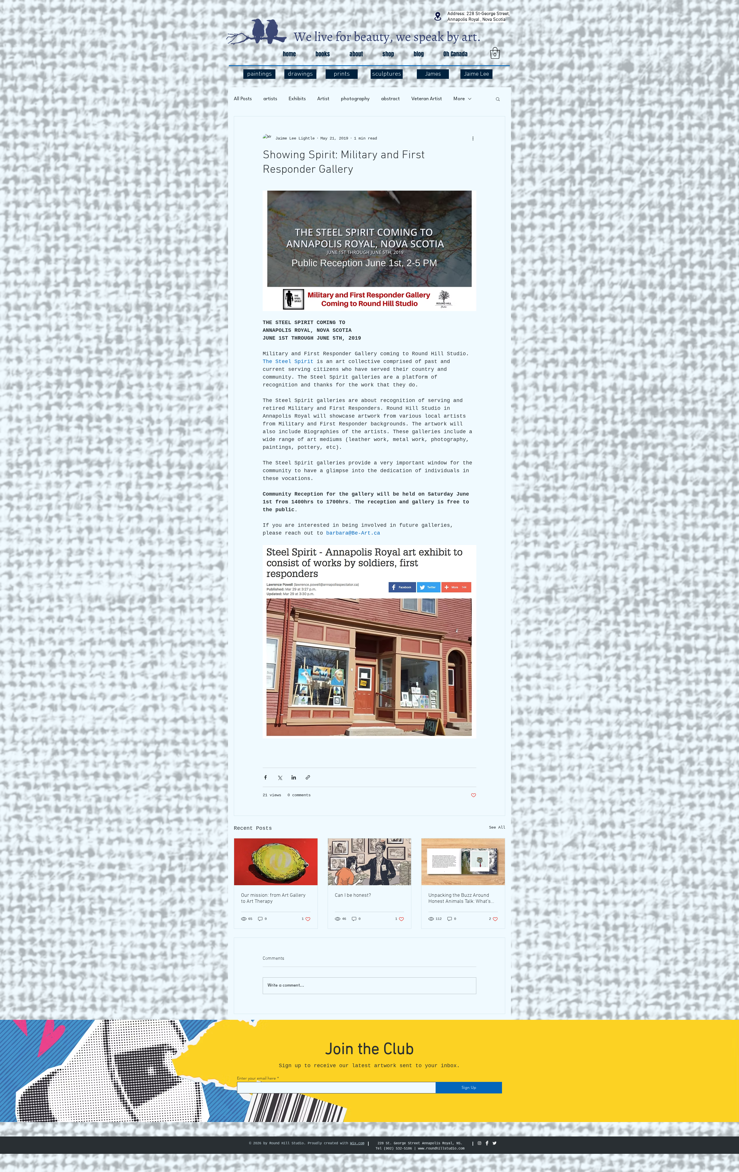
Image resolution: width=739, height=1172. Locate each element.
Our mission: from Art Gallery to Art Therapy (273, 898)
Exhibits (297, 98)
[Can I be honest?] (369, 861)
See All (497, 827)
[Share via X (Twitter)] (279, 777)
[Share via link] (308, 777)
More (459, 98)
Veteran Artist (426, 98)
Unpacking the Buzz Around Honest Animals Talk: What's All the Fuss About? (459, 898)
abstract (390, 98)
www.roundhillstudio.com (441, 1149)
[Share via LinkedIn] (293, 777)
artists (270, 98)
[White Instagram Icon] (479, 1143)
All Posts (243, 98)
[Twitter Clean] (494, 1143)
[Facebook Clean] (487, 1143)
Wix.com (357, 1143)
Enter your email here (256, 1078)
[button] (495, 53)
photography (355, 98)
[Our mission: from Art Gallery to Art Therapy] (276, 861)
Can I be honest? (353, 895)
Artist (323, 98)
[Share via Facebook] (265, 777)
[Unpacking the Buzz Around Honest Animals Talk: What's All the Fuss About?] (463, 861)
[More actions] (472, 138)
